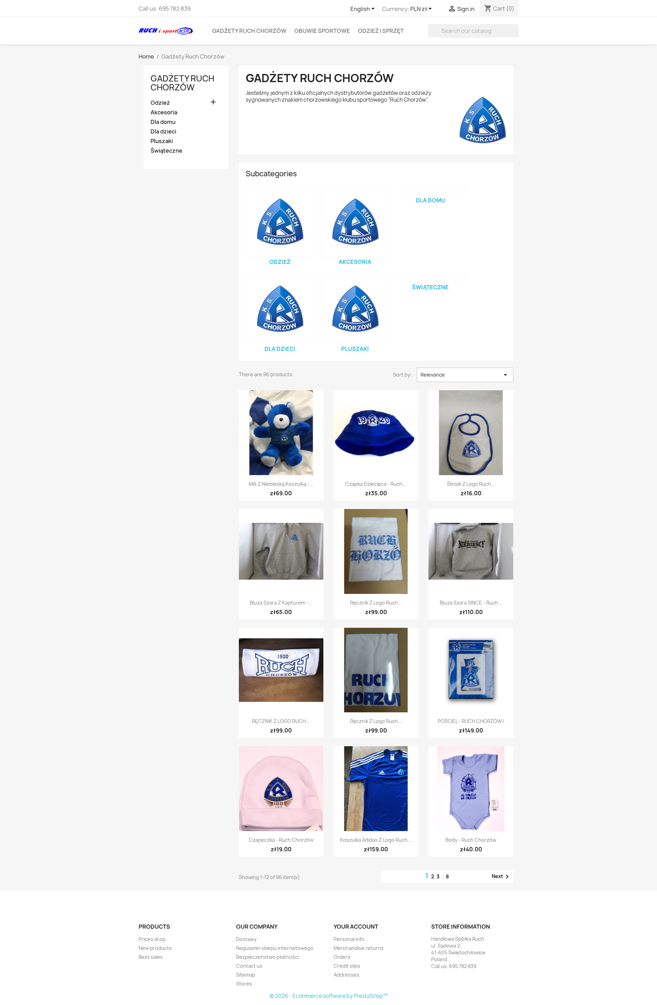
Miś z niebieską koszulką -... (281, 484)
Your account (356, 926)
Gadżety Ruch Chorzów (249, 31)
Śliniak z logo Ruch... (471, 484)
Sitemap (245, 974)
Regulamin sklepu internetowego (274, 948)
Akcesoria (164, 112)
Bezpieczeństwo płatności (267, 957)
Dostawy (246, 939)
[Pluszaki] (355, 309)
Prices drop (152, 939)
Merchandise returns (359, 948)
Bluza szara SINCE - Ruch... (471, 602)
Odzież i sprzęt (381, 31)
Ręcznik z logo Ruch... (376, 602)
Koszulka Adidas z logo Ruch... (376, 840)
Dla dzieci (163, 131)
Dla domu (163, 122)
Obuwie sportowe (322, 31)
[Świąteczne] (430, 278)
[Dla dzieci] (280, 309)
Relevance (465, 375)
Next (501, 877)
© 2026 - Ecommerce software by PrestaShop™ (329, 996)
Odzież (160, 102)
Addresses (346, 974)
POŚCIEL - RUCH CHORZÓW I (471, 721)
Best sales (151, 957)
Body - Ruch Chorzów (471, 840)
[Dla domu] (430, 191)
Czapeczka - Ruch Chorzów (281, 840)
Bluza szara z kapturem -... (281, 602)
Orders (342, 957)
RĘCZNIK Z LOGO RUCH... (281, 721)
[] (516, 35)
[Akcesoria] (355, 222)
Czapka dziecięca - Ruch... (376, 484)
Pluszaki (162, 141)
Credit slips (347, 966)
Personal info (349, 939)
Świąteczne (166, 150)
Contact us (249, 966)
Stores (244, 983)
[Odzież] (280, 222)
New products (155, 948)
